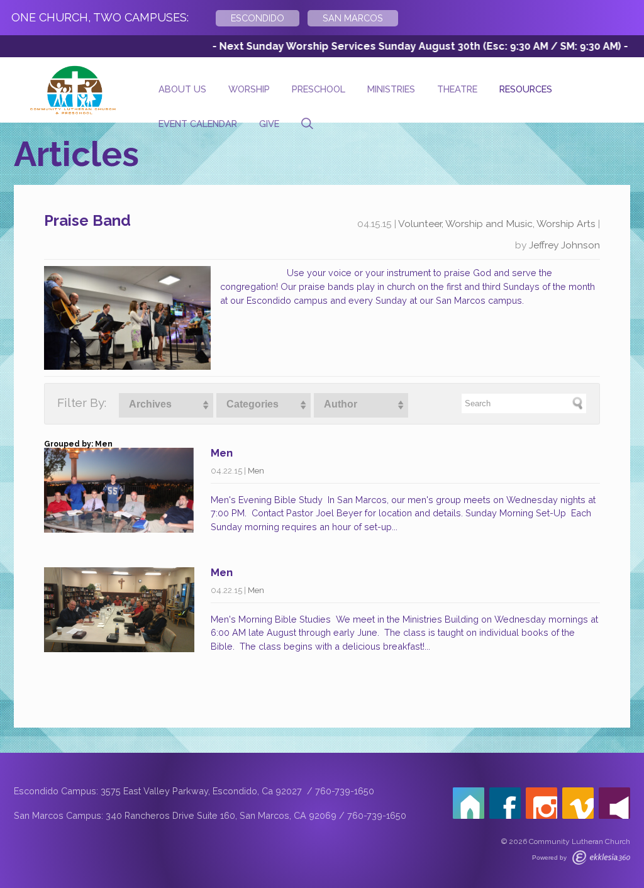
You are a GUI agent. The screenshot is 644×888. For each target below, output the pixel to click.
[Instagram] (541, 803)
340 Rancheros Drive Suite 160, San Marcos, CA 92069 (221, 815)
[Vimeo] (578, 803)
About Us (182, 89)
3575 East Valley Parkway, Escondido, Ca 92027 (202, 790)
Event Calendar (197, 123)
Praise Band (87, 220)
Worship (249, 89)
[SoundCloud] (614, 803)
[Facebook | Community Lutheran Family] (505, 803)
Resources (525, 89)
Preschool (318, 89)
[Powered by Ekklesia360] (601, 857)
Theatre (457, 89)
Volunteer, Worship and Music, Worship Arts (497, 224)
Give (269, 123)
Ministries (391, 89)
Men (222, 453)
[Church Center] (468, 803)
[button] (166, 405)
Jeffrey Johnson (564, 245)
